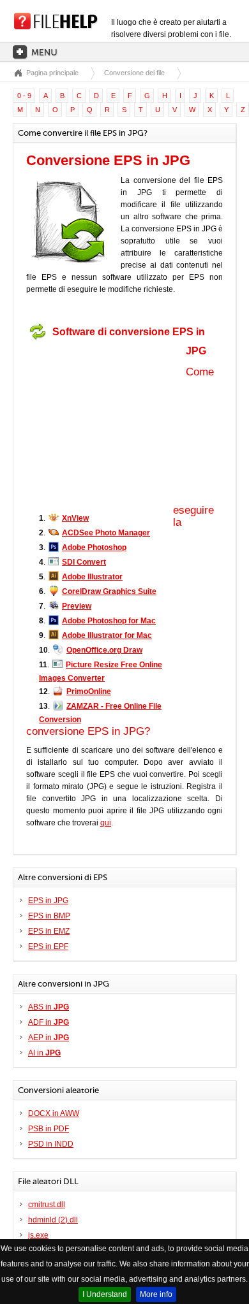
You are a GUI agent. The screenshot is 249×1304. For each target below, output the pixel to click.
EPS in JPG (48, 900)
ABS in (48, 1007)
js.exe (38, 1235)
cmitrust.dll (46, 1204)
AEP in (48, 1037)
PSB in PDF (48, 1128)
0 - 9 (24, 95)
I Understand (104, 1294)
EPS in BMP (49, 915)
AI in (44, 1052)
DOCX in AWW (53, 1113)
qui (105, 822)
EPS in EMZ (49, 931)
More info (156, 1294)
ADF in (48, 1022)
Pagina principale (52, 72)
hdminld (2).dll (53, 1219)
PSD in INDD (50, 1144)
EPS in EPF (48, 946)
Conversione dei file (134, 72)
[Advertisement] (106, 425)
